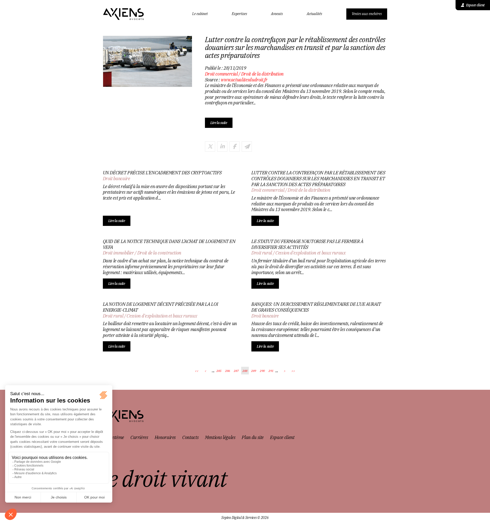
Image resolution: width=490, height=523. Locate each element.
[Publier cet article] (210, 146)
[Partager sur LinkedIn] (222, 146)
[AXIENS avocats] (123, 14)
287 (236, 371)
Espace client (475, 5)
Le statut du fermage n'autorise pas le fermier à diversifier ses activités (307, 244)
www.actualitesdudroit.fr (244, 80)
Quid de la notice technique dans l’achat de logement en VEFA (169, 244)
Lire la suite (218, 122)
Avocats (277, 14)
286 (227, 371)
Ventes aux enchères (367, 13)
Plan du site (253, 437)
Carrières (139, 437)
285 (219, 371)
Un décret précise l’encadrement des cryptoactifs (162, 173)
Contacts (190, 437)
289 (253, 371)
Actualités (314, 14)
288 (245, 371)
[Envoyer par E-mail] (247, 146)
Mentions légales (220, 437)
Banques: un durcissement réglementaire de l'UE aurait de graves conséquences (316, 307)
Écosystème (113, 437)
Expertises (239, 14)
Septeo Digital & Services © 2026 (244, 518)
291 (271, 371)
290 (262, 371)
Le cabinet (200, 14)
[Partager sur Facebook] (234, 146)
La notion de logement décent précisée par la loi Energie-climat (160, 307)
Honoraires (165, 437)
